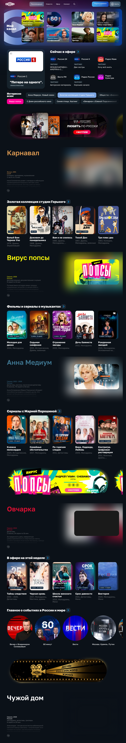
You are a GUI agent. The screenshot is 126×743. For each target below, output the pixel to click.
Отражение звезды (59, 343)
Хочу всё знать (105, 67)
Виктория (103, 593)
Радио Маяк (111, 59)
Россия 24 (62, 59)
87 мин (56, 231)
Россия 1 (22, 76)
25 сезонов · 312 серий (15, 587)
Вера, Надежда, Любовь (84, 448)
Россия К (85, 59)
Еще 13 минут (78, 82)
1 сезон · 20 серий (60, 336)
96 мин (102, 231)
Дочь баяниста (83, 342)
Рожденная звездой (104, 343)
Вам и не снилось (62, 237)
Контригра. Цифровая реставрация (105, 450)
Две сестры (79, 67)
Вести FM (62, 77)
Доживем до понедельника (38, 239)
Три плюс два (105, 237)
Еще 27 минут (78, 64)
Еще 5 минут (54, 64)
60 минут (47, 644)
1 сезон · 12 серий (105, 336)
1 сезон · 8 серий (13, 336)
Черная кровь (37, 593)
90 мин (79, 336)
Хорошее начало (81, 85)
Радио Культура (109, 77)
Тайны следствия (16, 593)
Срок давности (83, 593)
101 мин (33, 231)
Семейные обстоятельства (39, 448)
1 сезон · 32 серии (60, 441)
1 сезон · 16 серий (14, 441)
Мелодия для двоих (14, 343)
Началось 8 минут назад (16, 85)
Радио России (88, 77)
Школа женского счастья (62, 595)
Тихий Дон (81, 237)
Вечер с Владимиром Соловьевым (20, 645)
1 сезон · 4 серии (59, 587)
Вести (75, 644)
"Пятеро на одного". (26, 82)
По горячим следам (59, 448)
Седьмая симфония (35, 343)
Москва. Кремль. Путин (103, 644)
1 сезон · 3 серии (82, 231)
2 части (10, 231)
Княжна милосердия (14, 448)
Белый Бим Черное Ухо (13, 239)
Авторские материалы (60, 85)
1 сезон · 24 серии (82, 441)
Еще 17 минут (102, 64)
